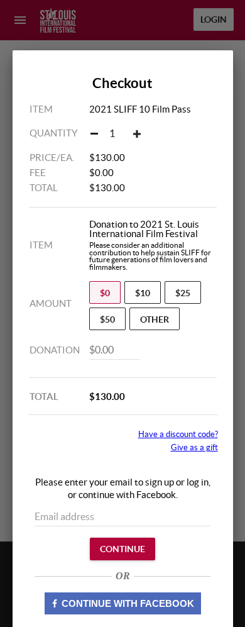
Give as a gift (194, 447)
